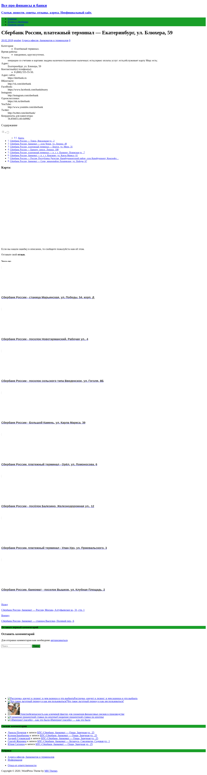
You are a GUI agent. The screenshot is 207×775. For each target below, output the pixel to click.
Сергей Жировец (17, 741)
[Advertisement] (103, 671)
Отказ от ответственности (22, 765)
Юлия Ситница (16, 744)
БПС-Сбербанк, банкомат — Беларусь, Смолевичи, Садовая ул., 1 (73, 741)
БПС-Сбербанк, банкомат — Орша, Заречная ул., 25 (65, 732)
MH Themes (50, 770)
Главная (12, 18)
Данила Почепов (17, 732)
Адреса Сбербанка (18, 21)
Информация (15, 759)
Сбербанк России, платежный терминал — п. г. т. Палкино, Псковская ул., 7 (47, 152)
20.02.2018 (7, 40)
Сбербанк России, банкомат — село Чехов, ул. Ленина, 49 (38, 143)
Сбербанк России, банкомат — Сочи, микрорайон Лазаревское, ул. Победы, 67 (48, 161)
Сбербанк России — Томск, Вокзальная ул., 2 (32, 141)
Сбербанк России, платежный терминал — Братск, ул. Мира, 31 (41, 146)
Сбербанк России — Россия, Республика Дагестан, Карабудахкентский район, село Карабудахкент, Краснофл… (64, 158)
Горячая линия (16, 24)
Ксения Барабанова (18, 735)
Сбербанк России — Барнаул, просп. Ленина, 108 (34, 149)
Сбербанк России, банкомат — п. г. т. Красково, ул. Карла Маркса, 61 (44, 155)
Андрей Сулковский (19, 738)
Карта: (21, 138)
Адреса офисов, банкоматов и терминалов (45, 40)
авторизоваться (59, 640)
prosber (17, 40)
